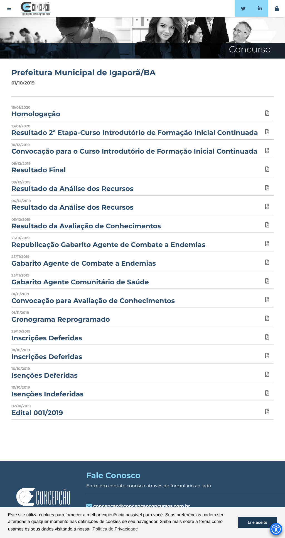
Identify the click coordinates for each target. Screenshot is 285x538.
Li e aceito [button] (257, 522)
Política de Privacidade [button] (115, 529)
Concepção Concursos (37, 8)
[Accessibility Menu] (276, 529)
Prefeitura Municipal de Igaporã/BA (83, 72)
